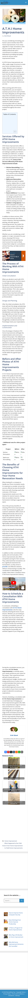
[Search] (22, 900)
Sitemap (17, 995)
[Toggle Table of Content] (14, 131)
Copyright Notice (20, 992)
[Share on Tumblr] (14, 752)
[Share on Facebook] (5, 752)
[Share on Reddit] (16, 752)
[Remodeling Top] (5, 2)
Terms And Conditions (18, 994)
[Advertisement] (9, 123)
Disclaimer (11, 995)
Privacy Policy (7, 994)
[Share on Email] (22, 752)
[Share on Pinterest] (8, 752)
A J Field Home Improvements (13, 848)
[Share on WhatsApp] (19, 752)
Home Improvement (10, 841)
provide (4, 566)
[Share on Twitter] (11, 752)
